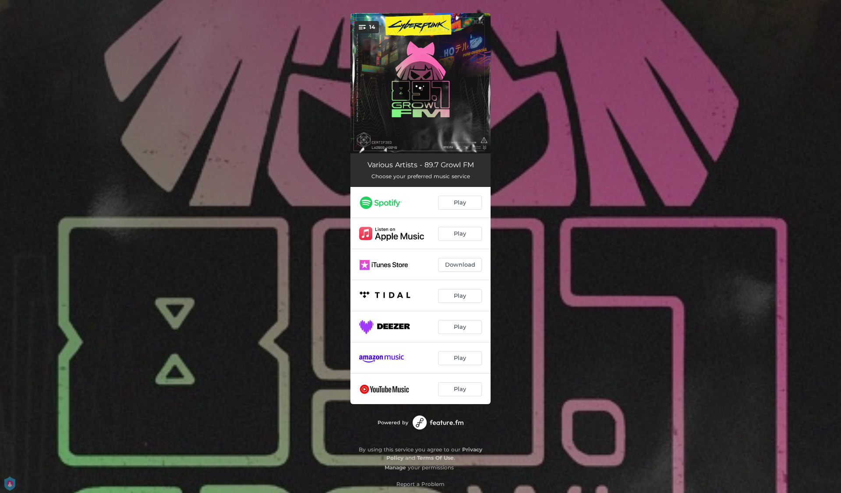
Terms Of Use (435, 457)
